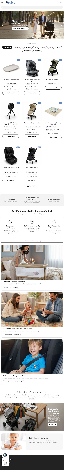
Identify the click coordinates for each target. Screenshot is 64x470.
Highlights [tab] (7, 47)
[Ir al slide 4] (34, 37)
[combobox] (32, 7)
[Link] (10, 2)
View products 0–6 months (11, 287)
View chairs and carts (20, 28)
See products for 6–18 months (11, 334)
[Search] (2, 7)
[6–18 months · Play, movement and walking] (32, 309)
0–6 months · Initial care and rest (14, 281)
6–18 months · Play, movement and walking (17, 328)
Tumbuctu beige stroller (32, 123)
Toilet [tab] (58, 47)
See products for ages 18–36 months (13, 381)
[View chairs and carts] (32, 25)
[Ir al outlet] (32, 417)
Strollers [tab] (17, 47)
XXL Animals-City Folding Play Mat (53, 123)
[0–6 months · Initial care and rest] (32, 262)
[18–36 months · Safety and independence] (32, 356)
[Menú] (8, 453)
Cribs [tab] (43, 47)
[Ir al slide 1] (29, 37)
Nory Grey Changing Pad (11, 79)
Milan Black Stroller (32, 167)
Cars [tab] (36, 47)
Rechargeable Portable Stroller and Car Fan (10, 123)
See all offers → (32, 186)
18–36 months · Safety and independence (16, 376)
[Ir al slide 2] (30, 37)
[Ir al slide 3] (33, 37)
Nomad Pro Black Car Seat (10, 167)
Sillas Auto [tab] (27, 47)
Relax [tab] (51, 47)
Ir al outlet (52, 424)
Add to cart (11, 93)
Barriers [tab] (37, 50)
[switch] (5, 464)
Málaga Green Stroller (53, 79)
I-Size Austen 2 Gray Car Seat (32, 80)
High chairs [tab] (27, 50)
